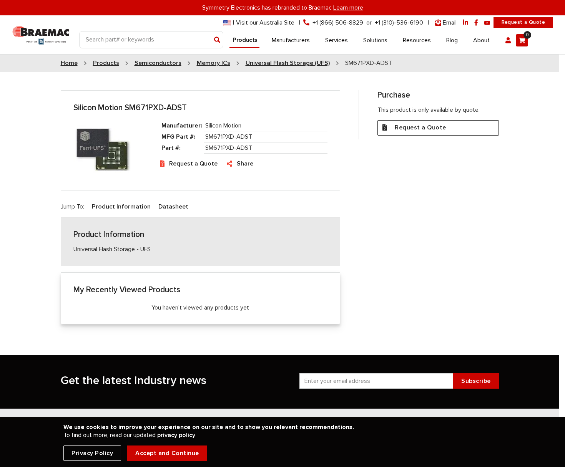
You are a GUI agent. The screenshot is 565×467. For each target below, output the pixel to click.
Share (245, 164)
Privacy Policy (92, 453)
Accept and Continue (167, 453)
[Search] (217, 40)
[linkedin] (465, 23)
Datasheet (173, 207)
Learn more (348, 8)
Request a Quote (523, 22)
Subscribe (476, 381)
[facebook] (476, 23)
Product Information (121, 207)
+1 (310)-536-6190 (399, 22)
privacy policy (176, 435)
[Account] (508, 40)
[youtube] (487, 23)
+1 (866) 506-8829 (337, 22)
